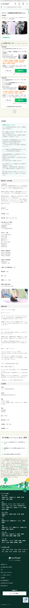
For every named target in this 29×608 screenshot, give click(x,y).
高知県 (18, 535)
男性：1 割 (8, 218)
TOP (2, 569)
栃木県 (3, 509)
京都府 (21, 527)
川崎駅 (7, 549)
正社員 (16, 466)
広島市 (6, 534)
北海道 (3, 497)
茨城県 (24, 507)
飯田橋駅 (15, 551)
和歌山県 (11, 529)
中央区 (11, 505)
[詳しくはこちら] (14, 61)
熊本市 (3, 542)
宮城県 (10, 497)
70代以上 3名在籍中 (5, 255)
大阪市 (6, 527)
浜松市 (19, 520)
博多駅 (11, 549)
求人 (15, 4)
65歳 (9, 280)
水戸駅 (23, 549)
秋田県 (3, 499)
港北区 (6, 395)
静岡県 (11, 520)
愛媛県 (14, 535)
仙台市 (14, 497)
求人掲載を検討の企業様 (6, 567)
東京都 (3, 504)
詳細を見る (20, 70)
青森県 (18, 497)
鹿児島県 (16, 542)
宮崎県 (11, 542)
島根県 (22, 534)
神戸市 (17, 527)
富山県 (14, 514)
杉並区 (23, 504)
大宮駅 (3, 549)
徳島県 (11, 535)
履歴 (19, 4)
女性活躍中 (3, 410)
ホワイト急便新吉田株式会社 (7, 48)
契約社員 (21, 466)
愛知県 (3, 520)
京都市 (25, 527)
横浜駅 (19, 549)
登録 (23, 4)
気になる (9, 70)
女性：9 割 (14, 218)
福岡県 (3, 540)
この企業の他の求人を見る (14, 106)
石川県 (18, 514)
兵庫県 (14, 527)
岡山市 (14, 534)
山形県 (7, 499)
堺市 (10, 527)
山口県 (3, 535)
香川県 (7, 535)
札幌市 (6, 497)
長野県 (10, 514)
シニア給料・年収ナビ (6, 575)
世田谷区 (19, 504)
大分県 (7, 542)
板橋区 (14, 505)
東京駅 (23, 551)
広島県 (3, 534)
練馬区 (3, 505)
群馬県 (7, 509)
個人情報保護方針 (5, 580)
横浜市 (23, 505)
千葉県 (7, 507)
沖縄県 (20, 542)
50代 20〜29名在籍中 (6, 252)
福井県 (22, 514)
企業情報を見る (6, 37)
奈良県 (7, 529)
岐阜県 (3, 522)
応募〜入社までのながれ (6, 572)
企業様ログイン (4, 564)
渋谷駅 (10, 551)
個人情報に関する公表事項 (7, 583)
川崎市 (3, 507)
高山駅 (19, 551)
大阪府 (3, 527)
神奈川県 (3, 395)
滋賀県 (3, 529)
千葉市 (10, 507)
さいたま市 (19, 507)
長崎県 (19, 540)
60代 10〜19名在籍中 (6, 254)
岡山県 (10, 534)
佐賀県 (16, 540)
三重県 (23, 520)
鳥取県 (18, 534)
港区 (6, 504)
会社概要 (3, 577)
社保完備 (3, 411)
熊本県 (23, 540)
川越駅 (6, 551)
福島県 (11, 499)
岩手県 (22, 497)
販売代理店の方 (4, 585)
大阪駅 (15, 549)
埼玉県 (15, 507)
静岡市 (15, 520)
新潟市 (6, 514)
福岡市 (6, 540)
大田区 (14, 504)
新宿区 (7, 505)
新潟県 (3, 514)
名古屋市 (7, 520)
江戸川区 (10, 504)
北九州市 (11, 540)
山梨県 (3, 515)
